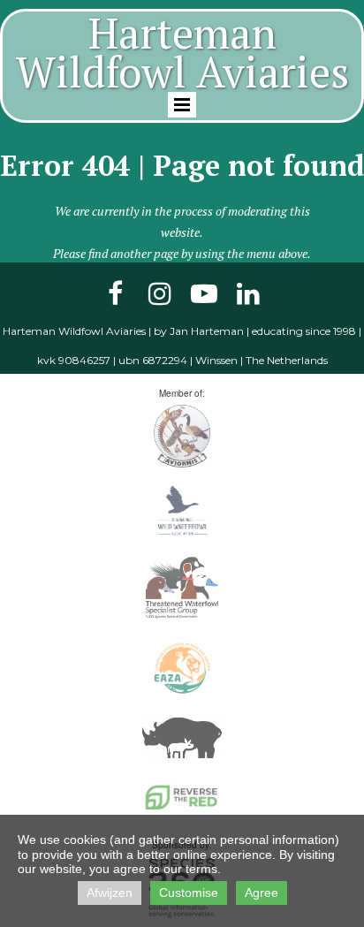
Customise (188, 892)
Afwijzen (110, 892)
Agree (261, 892)
